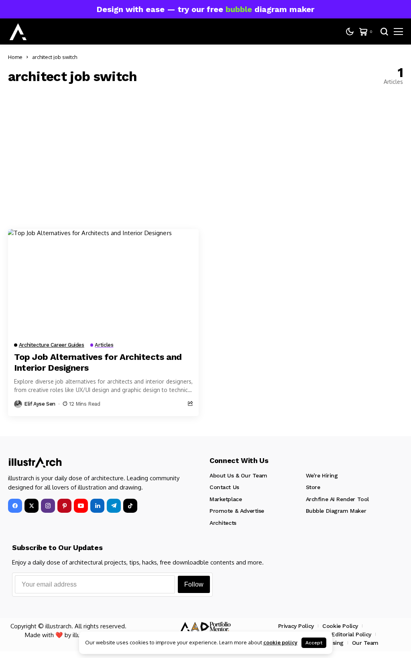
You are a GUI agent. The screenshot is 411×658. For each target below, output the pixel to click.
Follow (193, 584)
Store (313, 487)
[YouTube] (81, 506)
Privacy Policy (296, 626)
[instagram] (48, 506)
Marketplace (226, 499)
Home (15, 57)
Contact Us (224, 487)
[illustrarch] (18, 32)
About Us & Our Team (238, 475)
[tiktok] (130, 506)
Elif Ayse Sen (39, 404)
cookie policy (280, 642)
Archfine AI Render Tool (337, 499)
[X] (31, 506)
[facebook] (15, 506)
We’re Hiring (322, 475)
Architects (223, 523)
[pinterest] (64, 506)
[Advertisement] (205, 157)
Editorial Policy (351, 634)
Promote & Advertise (237, 511)
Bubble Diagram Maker (336, 511)
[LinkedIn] (97, 506)
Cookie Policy (340, 626)
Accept (313, 643)
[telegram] (114, 506)
